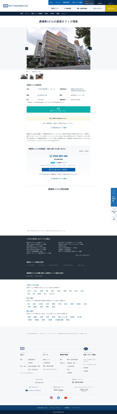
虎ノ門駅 (80, 317)
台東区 (41, 306)
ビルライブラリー (97, 8)
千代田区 (40, 89)
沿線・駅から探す (53, 265)
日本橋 (41, 291)
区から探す (41, 265)
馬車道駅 (37, 319)
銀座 (29, 293)
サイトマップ (75, 407)
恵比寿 (58, 291)
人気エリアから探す (33, 285)
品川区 (65, 304)
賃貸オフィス (46, 359)
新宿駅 (53, 317)
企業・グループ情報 (77, 2)
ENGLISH (87, 1)
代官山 (52, 291)
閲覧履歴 (100, 3)
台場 (34, 293)
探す (21, 359)
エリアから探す (30, 265)
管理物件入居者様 (89, 3)
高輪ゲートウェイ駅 (62, 317)
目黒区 (72, 304)
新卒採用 (85, 367)
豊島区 (47, 306)
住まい (51, 2)
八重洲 (64, 291)
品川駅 (41, 317)
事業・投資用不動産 (82, 8)
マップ (64, 162)
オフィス (58, 2)
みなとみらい (52, 293)
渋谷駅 (47, 317)
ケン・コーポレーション (89, 364)
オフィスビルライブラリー (50, 369)
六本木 (35, 291)
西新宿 (39, 293)
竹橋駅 (77, 89)
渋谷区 (34, 304)
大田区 (85, 304)
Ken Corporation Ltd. (15, 6)
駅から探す (30, 311)
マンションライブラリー (26, 373)
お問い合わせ (111, 8)
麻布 (70, 291)
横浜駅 (67, 319)
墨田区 (35, 306)
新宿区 (53, 304)
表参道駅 (72, 317)
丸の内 (82, 291)
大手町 (76, 291)
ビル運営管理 (67, 8)
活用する (62, 363)
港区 (29, 304)
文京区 (59, 304)
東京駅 (29, 317)
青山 (45, 293)
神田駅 (43, 319)
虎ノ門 (29, 291)
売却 (68, 369)
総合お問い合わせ (42, 407)
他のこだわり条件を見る (82, 255)
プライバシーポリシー (56, 407)
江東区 (29, 306)
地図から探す (81, 265)
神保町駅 (78, 90)
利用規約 (67, 407)
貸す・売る (23, 366)
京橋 (47, 291)
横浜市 (53, 306)
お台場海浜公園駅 (59, 319)
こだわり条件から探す (67, 265)
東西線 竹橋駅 (30, 276)
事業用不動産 (66, 2)
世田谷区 (79, 304)
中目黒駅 (30, 319)
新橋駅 (35, 317)
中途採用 (85, 371)
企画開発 (69, 372)
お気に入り (111, 3)
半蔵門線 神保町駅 (39, 276)
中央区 (47, 304)
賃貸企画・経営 (71, 363)
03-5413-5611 (58, 159)
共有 (114, 219)
